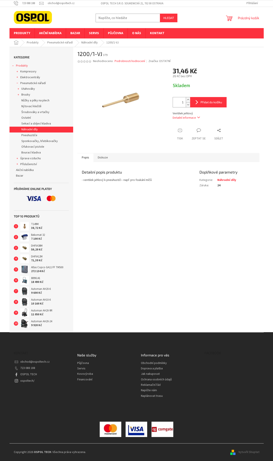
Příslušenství (28, 164)
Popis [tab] (85, 157)
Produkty (22, 66)
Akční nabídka (25, 170)
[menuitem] (22, 33)
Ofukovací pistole (32, 147)
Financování (84, 380)
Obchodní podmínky (154, 363)
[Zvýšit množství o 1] (188, 99)
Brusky (25, 95)
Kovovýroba (85, 374)
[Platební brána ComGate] (110, 429)
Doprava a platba (152, 369)
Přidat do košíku (211, 102)
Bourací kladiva (31, 152)
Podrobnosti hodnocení (130, 61)
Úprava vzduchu (30, 158)
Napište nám (149, 390)
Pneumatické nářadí (33, 83)
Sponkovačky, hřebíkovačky (39, 141)
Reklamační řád (151, 385)
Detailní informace (184, 118)
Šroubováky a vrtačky (35, 112)
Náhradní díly (29, 129)
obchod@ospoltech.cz (35, 362)
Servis (81, 369)
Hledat (168, 18)
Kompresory (28, 71)
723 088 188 (27, 368)
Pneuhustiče (29, 135)
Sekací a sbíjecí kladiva (36, 123)
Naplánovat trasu (152, 396)
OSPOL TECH (28, 374)
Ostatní (26, 118)
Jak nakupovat (150, 374)
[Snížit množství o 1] (188, 104)
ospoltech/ (27, 381)
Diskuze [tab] (103, 157)
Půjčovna (83, 363)
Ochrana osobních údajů (156, 380)
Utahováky (28, 89)
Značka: (159, 61)
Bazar (19, 176)
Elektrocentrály (30, 77)
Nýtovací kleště (31, 106)
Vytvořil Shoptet (248, 452)
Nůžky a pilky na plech (35, 100)
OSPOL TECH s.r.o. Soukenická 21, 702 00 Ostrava (132, 3)
